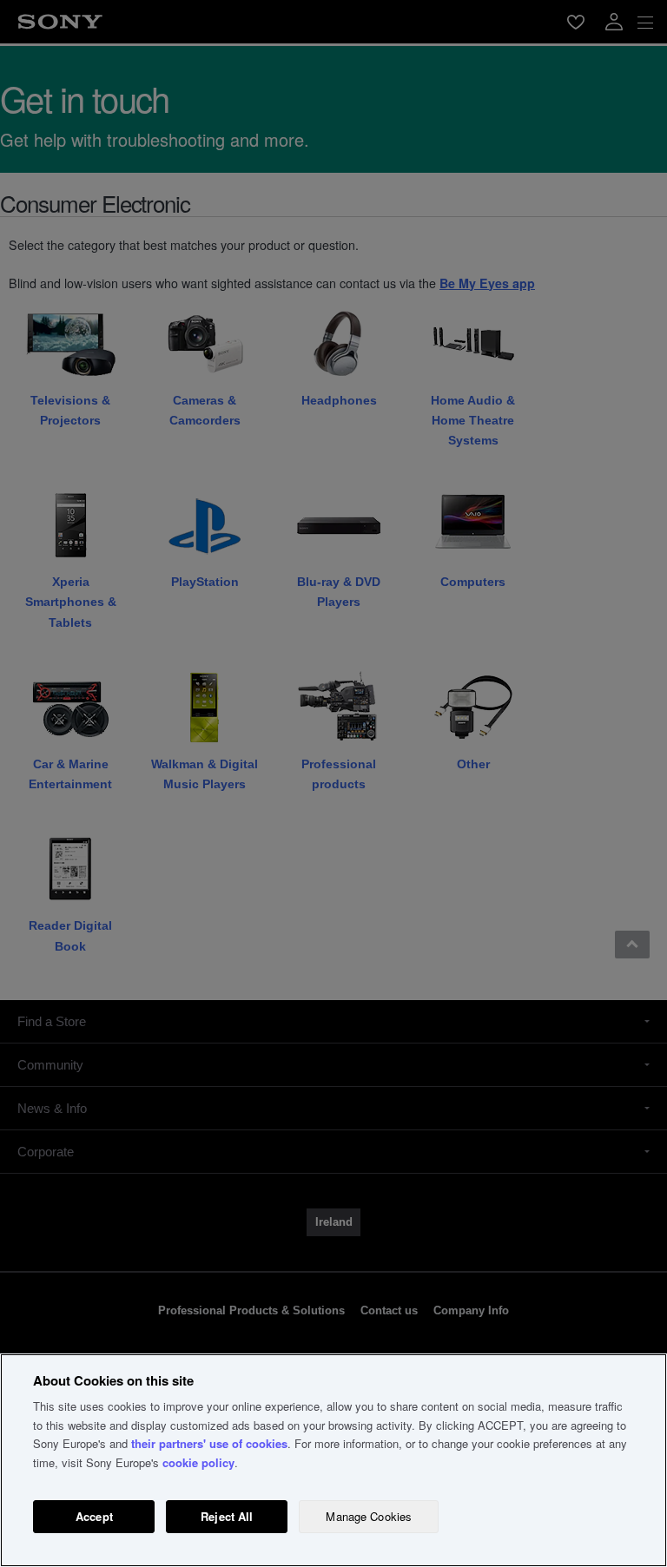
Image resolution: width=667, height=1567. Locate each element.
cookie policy (198, 1462)
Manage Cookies (369, 1516)
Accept (94, 1516)
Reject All (227, 1516)
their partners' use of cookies (209, 1443)
